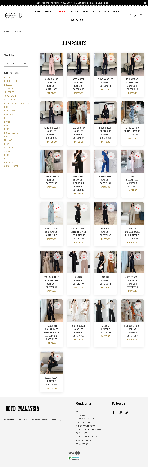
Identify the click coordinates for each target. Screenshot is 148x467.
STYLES (102, 11)
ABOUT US (79, 411)
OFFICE (7, 118)
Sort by (9, 55)
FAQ (115, 11)
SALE (73, 11)
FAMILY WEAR (10, 110)
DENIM (7, 129)
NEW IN (48, 11)
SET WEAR (8, 88)
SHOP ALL (87, 11)
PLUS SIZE (8, 155)
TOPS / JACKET (10, 96)
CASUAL (7, 125)
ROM (6, 136)
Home (6, 31)
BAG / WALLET (10, 114)
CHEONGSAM (9, 162)
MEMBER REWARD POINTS (85, 426)
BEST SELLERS (10, 81)
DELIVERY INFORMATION (85, 419)
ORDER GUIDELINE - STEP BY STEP (88, 429)
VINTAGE (7, 151)
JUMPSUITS (9, 92)
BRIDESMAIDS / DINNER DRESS (17, 103)
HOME (37, 11)
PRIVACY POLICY (82, 444)
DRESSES (8, 85)
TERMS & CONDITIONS (84, 440)
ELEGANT (8, 140)
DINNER (7, 121)
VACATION (8, 147)
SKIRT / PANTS (10, 99)
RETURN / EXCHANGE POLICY (86, 437)
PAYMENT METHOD (83, 433)
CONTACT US (77, 19)
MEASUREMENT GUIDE (84, 422)
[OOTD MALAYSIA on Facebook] (114, 413)
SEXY (6, 144)
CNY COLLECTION (11, 166)
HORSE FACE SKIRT (12, 133)
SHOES (7, 107)
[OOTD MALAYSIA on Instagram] (120, 413)
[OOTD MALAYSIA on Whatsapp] (126, 413)
